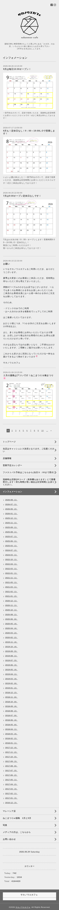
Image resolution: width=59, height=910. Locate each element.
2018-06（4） (11, 720)
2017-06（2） (11, 775)
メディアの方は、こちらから (17, 832)
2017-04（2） (11, 784)
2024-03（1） (11, 555)
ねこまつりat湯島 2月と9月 (17, 818)
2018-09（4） (11, 706)
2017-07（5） (11, 771)
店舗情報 (7, 458)
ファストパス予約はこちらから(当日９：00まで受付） (29, 472)
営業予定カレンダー (12, 465)
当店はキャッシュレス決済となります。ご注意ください (28, 450)
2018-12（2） (11, 693)
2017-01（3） (11, 798)
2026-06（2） (11, 509)
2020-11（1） (11, 605)
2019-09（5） (11, 651)
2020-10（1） (11, 610)
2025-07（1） (11, 537)
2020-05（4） (11, 624)
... (47, 431)
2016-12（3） (11, 803)
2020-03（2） (11, 633)
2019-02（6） (11, 683)
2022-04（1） (11, 564)
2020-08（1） (11, 615)
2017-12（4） (11, 748)
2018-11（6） (11, 697)
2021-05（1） (11, 582)
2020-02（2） (11, 638)
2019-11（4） (11, 642)
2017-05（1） (11, 780)
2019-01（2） (11, 688)
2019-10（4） (11, 647)
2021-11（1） (11, 578)
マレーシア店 (9, 811)
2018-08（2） (11, 711)
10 (42, 431)
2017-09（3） (11, 761)
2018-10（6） (11, 702)
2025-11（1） (11, 523)
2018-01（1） (11, 743)
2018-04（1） (11, 729)
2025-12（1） (11, 518)
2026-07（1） (11, 504)
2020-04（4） (11, 628)
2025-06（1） (11, 541)
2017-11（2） (11, 752)
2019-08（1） (11, 656)
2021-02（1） (11, 592)
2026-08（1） (11, 500)
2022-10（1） (11, 560)
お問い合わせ (9, 839)
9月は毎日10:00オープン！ (17, 69)
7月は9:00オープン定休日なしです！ (22, 196)
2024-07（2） (11, 550)
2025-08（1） (11, 532)
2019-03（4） (11, 679)
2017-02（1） (11, 794)
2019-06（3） (11, 665)
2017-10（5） (11, 757)
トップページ (9, 442)
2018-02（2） (11, 738)
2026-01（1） (11, 514)
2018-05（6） (11, 725)
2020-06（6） (11, 619)
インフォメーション (12, 491)
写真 (5, 825)
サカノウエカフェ (22, 907)
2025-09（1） (11, 527)
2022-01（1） (11, 573)
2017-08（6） (11, 766)
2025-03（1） (11, 546)
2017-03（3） (11, 789)
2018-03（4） (11, 734)
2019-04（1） (11, 674)
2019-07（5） (11, 660)
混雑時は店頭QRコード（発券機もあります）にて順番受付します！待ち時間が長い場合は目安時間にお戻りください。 (29, 482)
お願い (6, 264)
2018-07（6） (11, 716)
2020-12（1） (11, 601)
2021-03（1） (11, 587)
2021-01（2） (11, 596)
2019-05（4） (11, 670)
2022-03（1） (11, 569)
